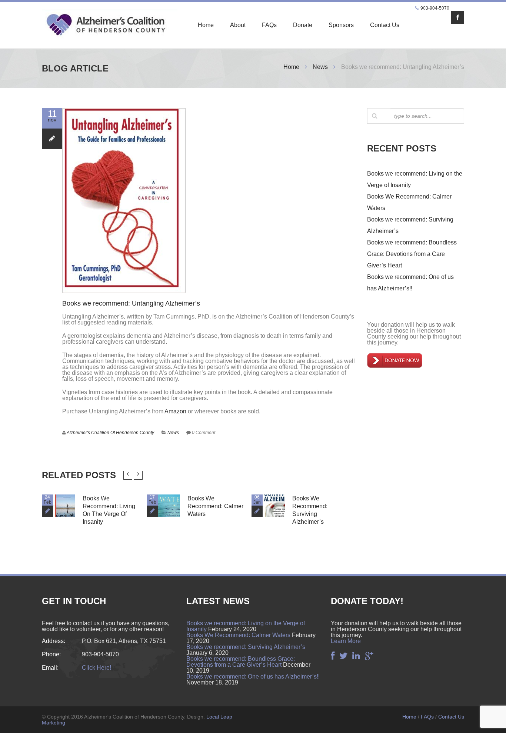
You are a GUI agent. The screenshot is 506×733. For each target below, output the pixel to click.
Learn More (346, 641)
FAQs (269, 25)
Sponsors (341, 25)
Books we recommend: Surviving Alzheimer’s (245, 647)
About (238, 25)
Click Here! (96, 667)
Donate (302, 25)
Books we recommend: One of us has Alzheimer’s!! (253, 676)
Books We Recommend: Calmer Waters (215, 506)
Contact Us (384, 25)
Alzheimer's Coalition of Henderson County (110, 432)
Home (206, 25)
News (320, 67)
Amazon (175, 411)
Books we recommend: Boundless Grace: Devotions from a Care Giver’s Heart (412, 254)
